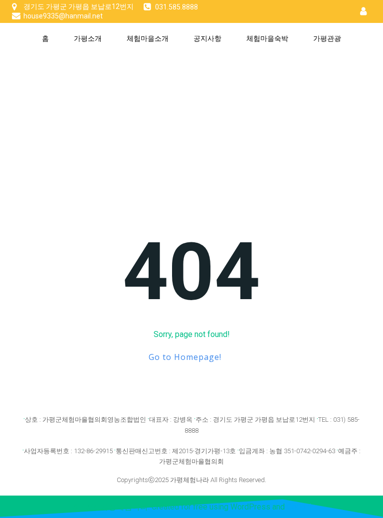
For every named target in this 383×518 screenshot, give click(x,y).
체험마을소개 (148, 38)
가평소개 (88, 38)
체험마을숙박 (267, 38)
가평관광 (327, 38)
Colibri (299, 506)
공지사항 (207, 38)
